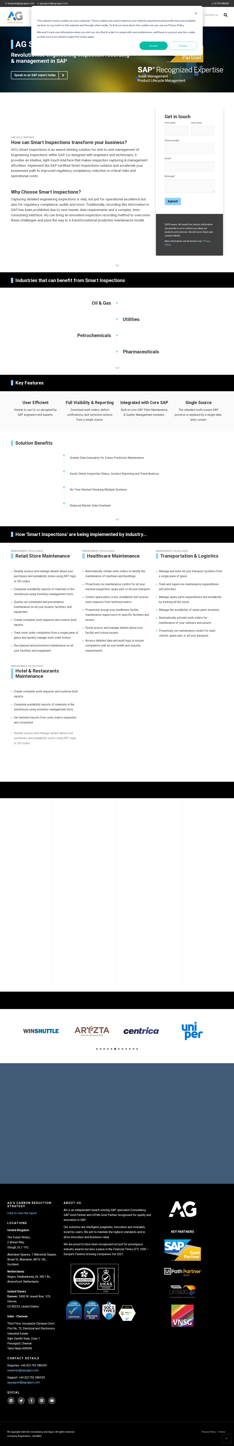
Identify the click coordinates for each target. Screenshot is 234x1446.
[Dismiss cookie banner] (196, 14)
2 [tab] (100, 1049)
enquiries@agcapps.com (21, 3)
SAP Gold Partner (22, 137)
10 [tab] (130, 1049)
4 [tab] (108, 1049)
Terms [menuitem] (222, 1432)
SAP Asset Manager (183, 907)
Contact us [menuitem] (211, 14)
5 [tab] (111, 1049)
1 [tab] (97, 1049)
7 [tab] (119, 1049)
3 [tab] (104, 1049)
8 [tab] (122, 1049)
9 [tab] (126, 1049)
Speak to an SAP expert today (35, 75)
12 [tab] (137, 1049)
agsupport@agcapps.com (54, 3)
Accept (153, 45)
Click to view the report (22, 1213)
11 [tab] (133, 1049)
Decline (183, 45)
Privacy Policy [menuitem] (209, 1432)
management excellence (27, 551)
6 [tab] (115, 1048)
